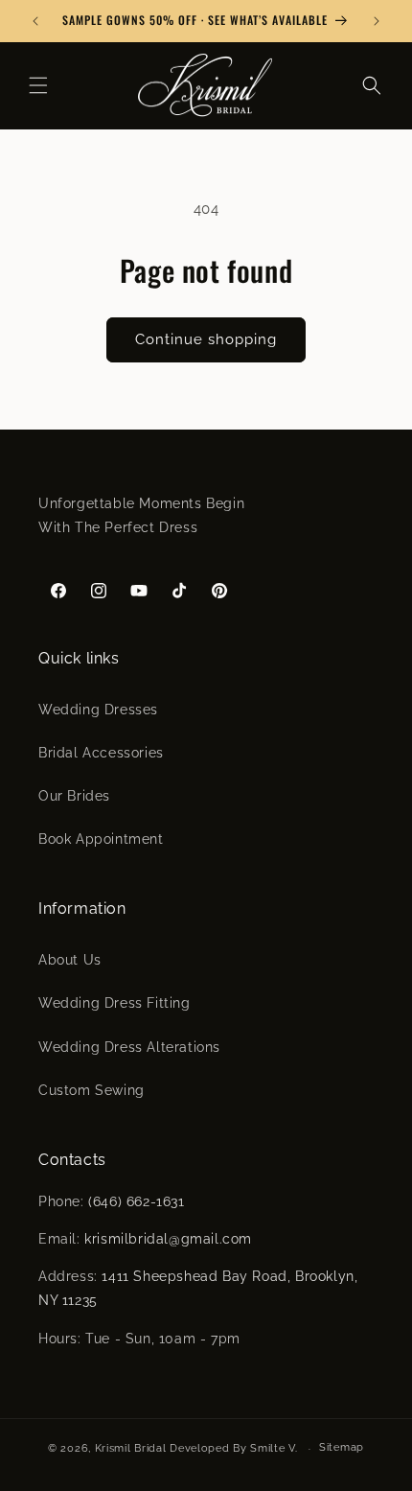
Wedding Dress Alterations (129, 1047)
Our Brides (74, 796)
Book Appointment (101, 839)
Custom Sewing (91, 1090)
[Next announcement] (376, 21)
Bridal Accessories (101, 752)
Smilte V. (273, 1448)
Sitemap (341, 1447)
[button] (38, 85)
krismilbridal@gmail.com (168, 1238)
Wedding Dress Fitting (114, 1003)
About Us (70, 959)
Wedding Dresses (98, 709)
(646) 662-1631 (136, 1201)
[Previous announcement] (35, 21)
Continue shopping (206, 339)
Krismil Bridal (131, 1448)
